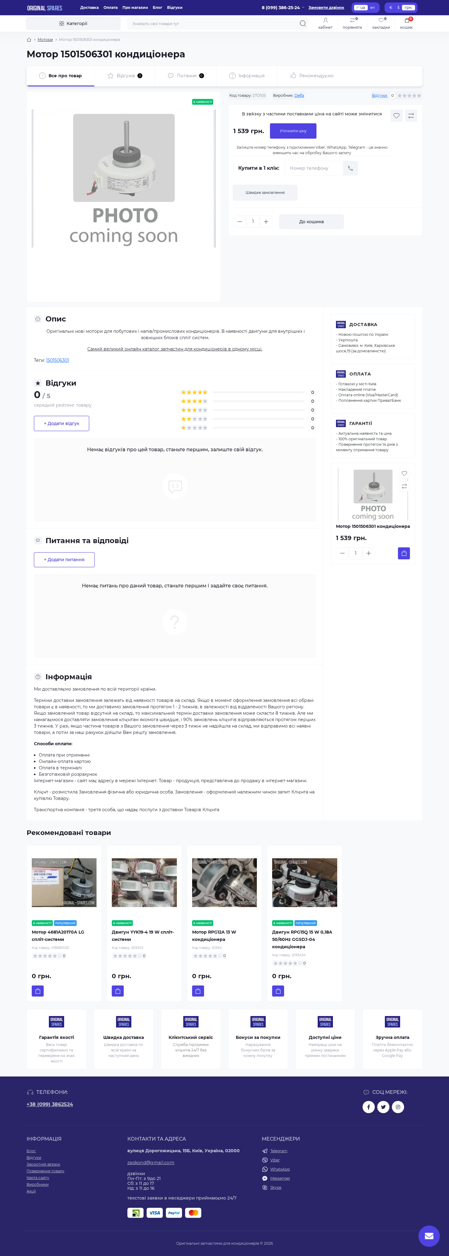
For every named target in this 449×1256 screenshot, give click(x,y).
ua (362, 7)
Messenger (280, 1178)
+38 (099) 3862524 (50, 1104)
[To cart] (404, 553)
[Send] (350, 168)
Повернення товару (45, 1171)
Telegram (278, 1151)
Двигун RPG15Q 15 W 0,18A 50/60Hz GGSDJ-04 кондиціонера (302, 939)
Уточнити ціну (293, 131)
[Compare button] (411, 116)
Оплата (111, 7)
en (372, 7)
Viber (275, 1160)
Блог (157, 7)
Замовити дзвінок (326, 7)
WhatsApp (280, 1169)
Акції (31, 1191)
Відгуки (175, 7)
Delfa (299, 95)
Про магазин (135, 7)
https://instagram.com (398, 1107)
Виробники (38, 1184)
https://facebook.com (369, 1107)
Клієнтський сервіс (191, 1037)
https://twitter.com (383, 1107)
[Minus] (240, 221)
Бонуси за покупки (258, 1037)
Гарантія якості (56, 1037)
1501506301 (57, 360)
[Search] (303, 23)
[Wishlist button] (396, 116)
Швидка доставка (123, 1037)
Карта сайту (38, 1177)
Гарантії (360, 423)
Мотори (45, 39)
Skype (275, 1187)
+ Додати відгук (61, 423)
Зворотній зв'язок (43, 1164)
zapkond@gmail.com (150, 1162)
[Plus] (266, 221)
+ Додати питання (64, 559)
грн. (408, 7)
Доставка (89, 7)
